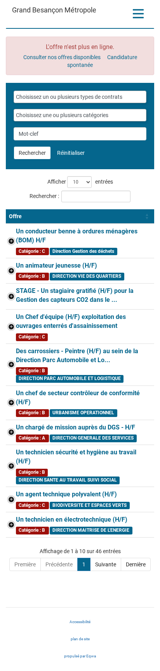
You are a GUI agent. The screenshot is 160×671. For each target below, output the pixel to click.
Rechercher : (44, 196)
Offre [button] (15, 216)
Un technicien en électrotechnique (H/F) (71, 519)
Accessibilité (80, 622)
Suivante (105, 564)
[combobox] (80, 97)
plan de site (80, 639)
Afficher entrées (80, 182)
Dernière (136, 564)
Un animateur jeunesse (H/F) (56, 265)
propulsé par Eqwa (87, 658)
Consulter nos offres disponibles (62, 57)
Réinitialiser (71, 153)
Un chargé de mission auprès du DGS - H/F (75, 427)
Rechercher (32, 153)
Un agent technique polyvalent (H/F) (66, 494)
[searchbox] (80, 97)
